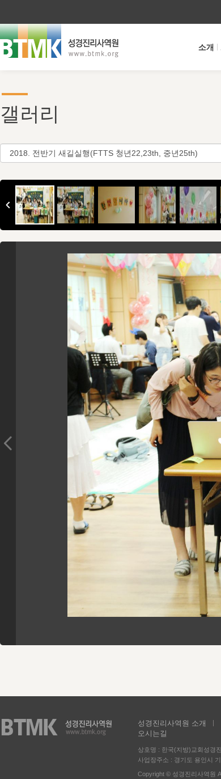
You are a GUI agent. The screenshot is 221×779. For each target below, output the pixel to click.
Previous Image (8, 443)
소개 (206, 47)
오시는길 (152, 733)
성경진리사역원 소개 (172, 723)
